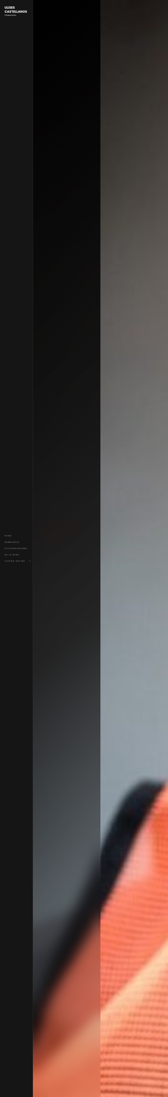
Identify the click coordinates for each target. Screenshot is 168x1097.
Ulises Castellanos (16, 9)
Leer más (49, 569)
